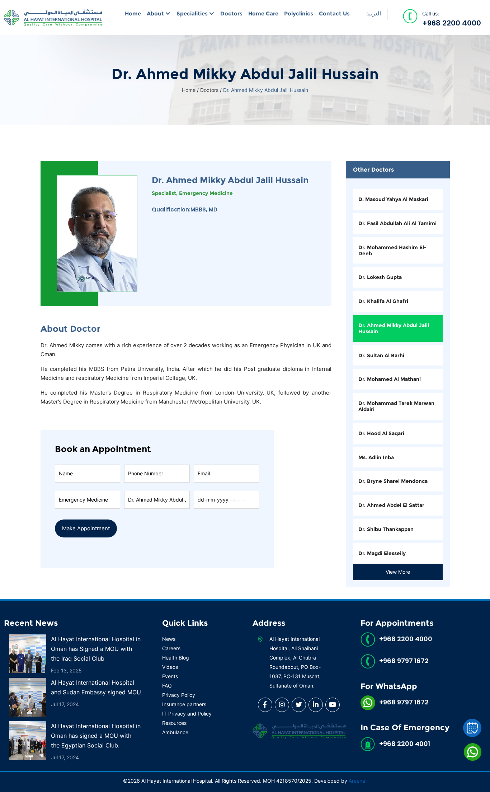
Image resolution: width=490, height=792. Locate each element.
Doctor (156, 490)
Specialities (192, 13)
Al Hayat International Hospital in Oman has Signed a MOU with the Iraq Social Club (96, 648)
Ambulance (175, 732)
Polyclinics (298, 13)
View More (398, 572)
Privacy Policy (178, 695)
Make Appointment (86, 528)
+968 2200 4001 (404, 743)
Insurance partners (184, 704)
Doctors (231, 13)
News (168, 639)
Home (133, 13)
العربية (373, 13)
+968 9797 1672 (404, 660)
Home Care (263, 13)
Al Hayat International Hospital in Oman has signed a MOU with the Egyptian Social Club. (96, 735)
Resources (174, 723)
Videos (170, 667)
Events (170, 676)
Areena (357, 781)
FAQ (167, 685)
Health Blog (175, 657)
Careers (171, 648)
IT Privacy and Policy (187, 714)
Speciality (87, 490)
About (155, 13)
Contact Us (334, 13)
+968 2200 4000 (451, 23)
